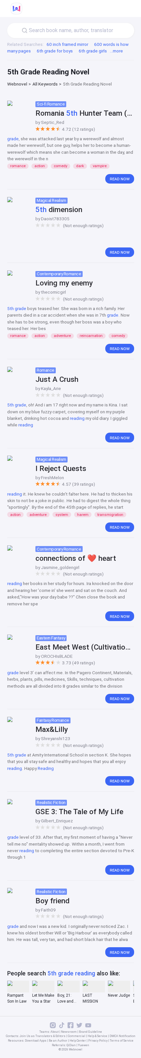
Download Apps (36, 1040)
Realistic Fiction (51, 802)
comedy (60, 166)
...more (116, 51)
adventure (62, 336)
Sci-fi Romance (51, 104)
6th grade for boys (55, 50)
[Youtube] (88, 1027)
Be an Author (58, 1040)
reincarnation (91, 336)
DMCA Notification (122, 1036)
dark (80, 166)
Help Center (78, 1040)
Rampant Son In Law (17, 998)
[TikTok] (62, 1027)
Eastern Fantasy (51, 637)
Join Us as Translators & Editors (43, 1036)
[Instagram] (53, 1027)
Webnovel (17, 84)
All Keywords (45, 84)
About (54, 1031)
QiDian (71, 1045)
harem (83, 515)
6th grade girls (93, 50)
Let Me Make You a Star (43, 998)
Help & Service (97, 1036)
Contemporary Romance (59, 273)
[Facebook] (70, 1027)
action (39, 166)
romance (18, 166)
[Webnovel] (16, 8)
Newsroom (69, 1031)
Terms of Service (121, 1040)
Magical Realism (51, 200)
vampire (100, 166)
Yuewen (83, 1045)
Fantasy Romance (53, 720)
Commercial (76, 1036)
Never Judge (119, 995)
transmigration (110, 515)
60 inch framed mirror (67, 44)
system (61, 515)
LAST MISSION (90, 998)
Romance (45, 370)
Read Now (120, 178)
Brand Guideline (90, 1031)
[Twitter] (79, 1027)
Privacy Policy (98, 1040)
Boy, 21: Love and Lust (65, 998)
